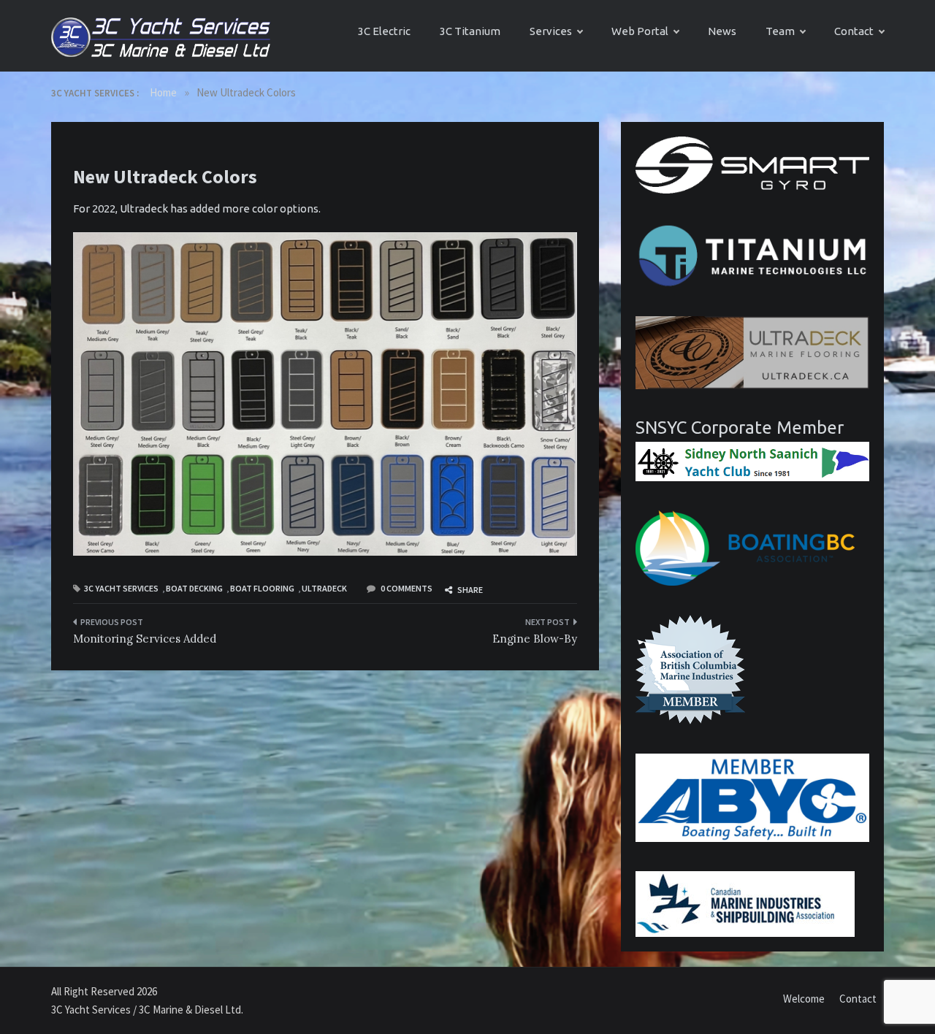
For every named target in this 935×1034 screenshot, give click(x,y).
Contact (854, 31)
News (722, 31)
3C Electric (384, 31)
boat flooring (262, 588)
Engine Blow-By (534, 639)
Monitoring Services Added (144, 639)
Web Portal (639, 31)
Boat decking (194, 588)
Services (551, 31)
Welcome (804, 999)
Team (780, 31)
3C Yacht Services (121, 588)
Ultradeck (324, 588)
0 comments (406, 588)
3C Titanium (470, 31)
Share (469, 589)
